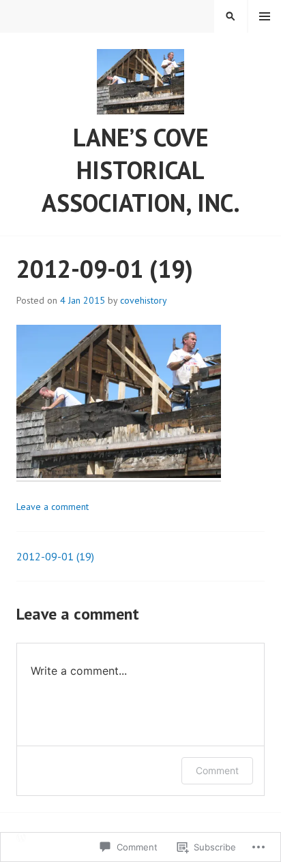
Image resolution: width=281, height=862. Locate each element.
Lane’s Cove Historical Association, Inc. (141, 170)
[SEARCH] (230, 16)
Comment (217, 770)
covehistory (143, 300)
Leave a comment (52, 506)
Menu (264, 16)
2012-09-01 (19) (55, 556)
